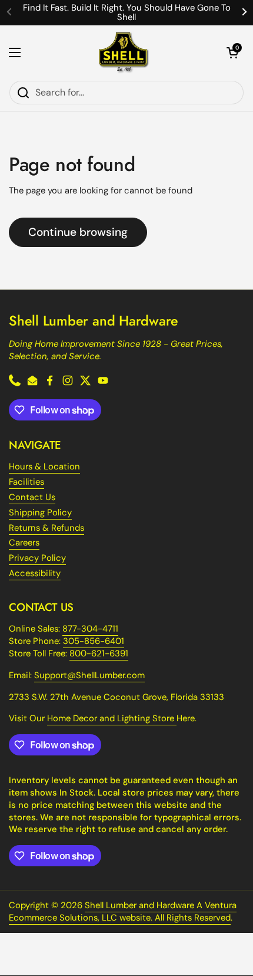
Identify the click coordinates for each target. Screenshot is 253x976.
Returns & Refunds (46, 528)
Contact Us (32, 497)
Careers (24, 542)
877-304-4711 (90, 629)
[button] (232, 52)
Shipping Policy (40, 512)
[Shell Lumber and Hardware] (124, 52)
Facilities (26, 482)
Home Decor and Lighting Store (112, 718)
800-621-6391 (98, 653)
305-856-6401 (93, 641)
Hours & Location (44, 466)
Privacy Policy (37, 558)
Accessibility (35, 573)
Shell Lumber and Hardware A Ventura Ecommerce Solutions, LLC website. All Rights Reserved (123, 911)
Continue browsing (78, 232)
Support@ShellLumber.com (89, 675)
